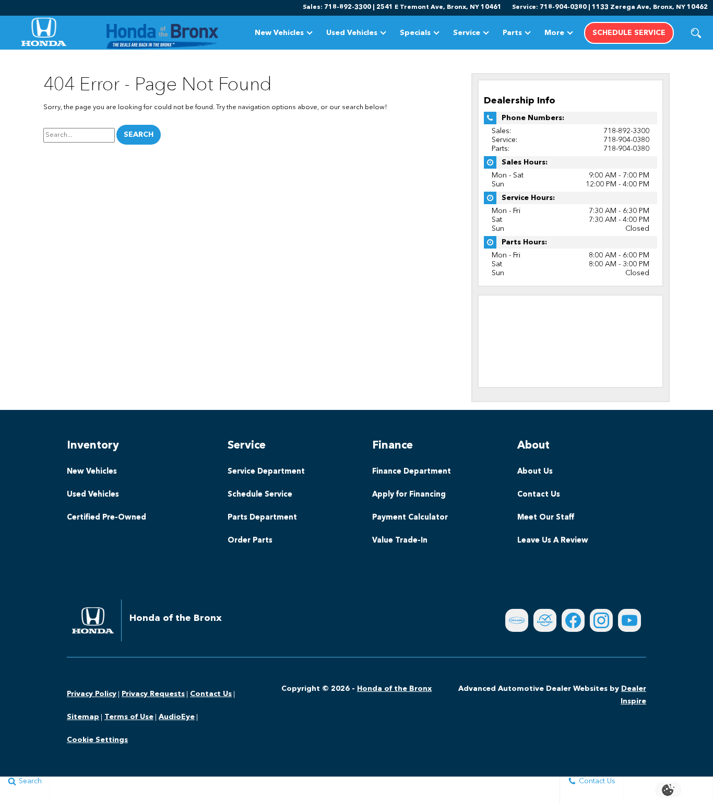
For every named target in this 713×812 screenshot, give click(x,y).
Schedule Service (260, 495)
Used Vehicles (351, 33)
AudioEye (177, 717)
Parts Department (262, 518)
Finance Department (411, 472)
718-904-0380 (626, 140)
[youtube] (629, 620)
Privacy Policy (91, 694)
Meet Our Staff (545, 518)
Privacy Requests (153, 694)
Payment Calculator (410, 518)
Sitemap (83, 717)
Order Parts (250, 541)
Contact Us (538, 495)
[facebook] (573, 620)
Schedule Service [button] (629, 33)
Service (466, 33)
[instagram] (601, 620)
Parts (512, 33)
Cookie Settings (97, 740)
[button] (696, 33)
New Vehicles (279, 33)
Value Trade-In (399, 541)
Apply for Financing (409, 495)
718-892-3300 (626, 131)
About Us (535, 472)
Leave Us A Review (552, 541)
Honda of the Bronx (394, 688)
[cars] (516, 620)
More (554, 34)
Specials (415, 33)
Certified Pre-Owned (106, 518)
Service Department (266, 472)
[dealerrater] (544, 620)
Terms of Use (128, 717)
